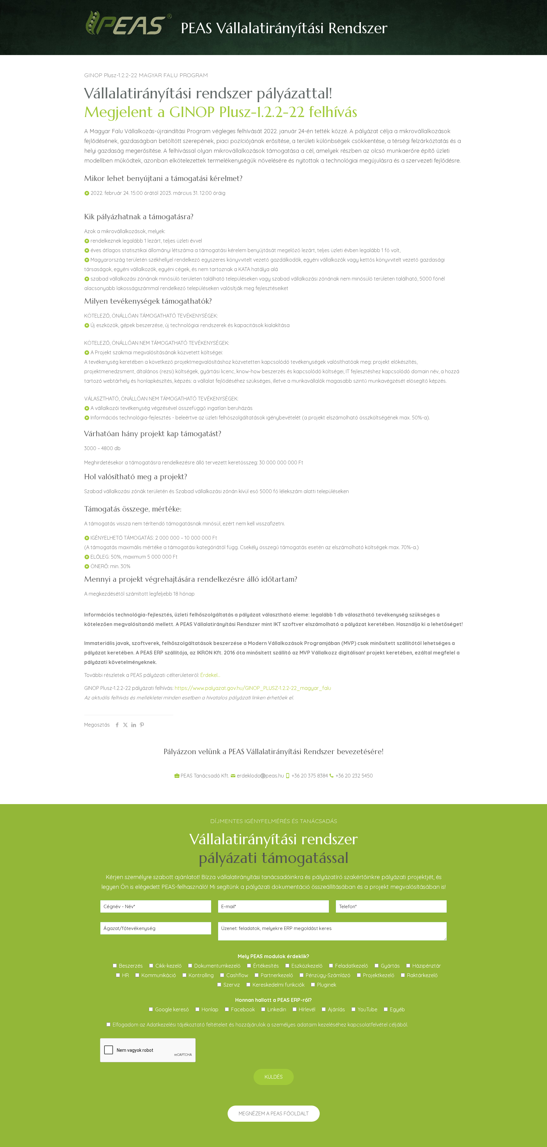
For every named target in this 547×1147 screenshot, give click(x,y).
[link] (128, 22)
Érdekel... (210, 675)
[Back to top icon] (516, 1134)
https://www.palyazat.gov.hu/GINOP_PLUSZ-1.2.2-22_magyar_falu (253, 688)
